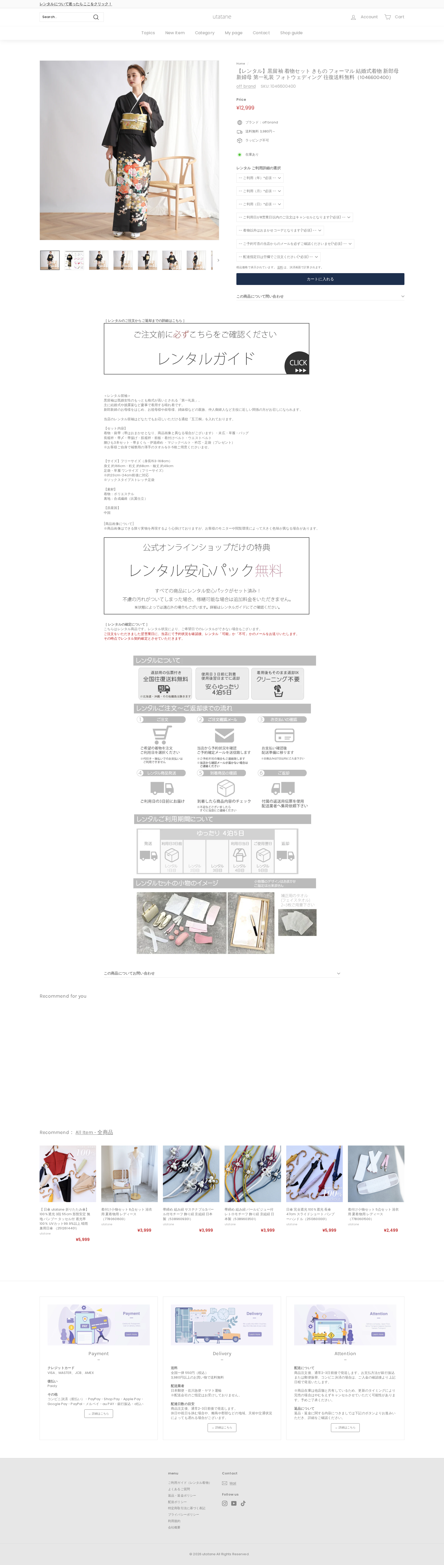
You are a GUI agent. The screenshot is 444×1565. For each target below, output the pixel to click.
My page (234, 33)
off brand (246, 86)
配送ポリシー (177, 1502)
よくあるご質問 (179, 1489)
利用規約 (174, 1521)
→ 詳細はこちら (98, 1413)
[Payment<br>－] (99, 1324)
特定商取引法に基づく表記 (187, 1508)
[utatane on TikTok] (243, 1503)
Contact (261, 33)
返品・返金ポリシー (182, 1495)
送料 (280, 267)
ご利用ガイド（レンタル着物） (190, 1482)
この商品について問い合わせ (260, 296)
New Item (175, 33)
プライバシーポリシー (183, 1514)
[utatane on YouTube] (234, 1503)
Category (205, 33)
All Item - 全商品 (94, 1132)
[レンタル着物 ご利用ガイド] (206, 373)
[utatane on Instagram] (224, 1503)
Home (240, 63)
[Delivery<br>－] (222, 1324)
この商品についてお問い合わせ (129, 973)
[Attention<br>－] (345, 1324)
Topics (148, 33)
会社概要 (174, 1527)
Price (241, 99)
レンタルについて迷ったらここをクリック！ (76, 3)
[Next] (216, 260)
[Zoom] (129, 150)
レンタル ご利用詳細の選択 (258, 168)
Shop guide (291, 33)
